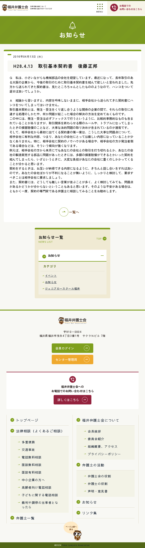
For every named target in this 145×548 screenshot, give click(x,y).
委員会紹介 (96, 439)
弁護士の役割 (98, 484)
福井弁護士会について (101, 420)
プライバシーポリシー (104, 454)
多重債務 (28, 442)
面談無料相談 (32, 465)
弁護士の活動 (93, 465)
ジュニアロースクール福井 (62, 288)
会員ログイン (65, 348)
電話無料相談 (32, 457)
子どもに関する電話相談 (40, 495)
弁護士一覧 (25, 518)
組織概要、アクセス (103, 446)
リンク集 (89, 513)
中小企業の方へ (33, 480)
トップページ (27, 420)
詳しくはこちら (68, 399)
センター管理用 (66, 359)
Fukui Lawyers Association (76, 545)
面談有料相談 (32, 472)
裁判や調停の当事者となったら (40, 504)
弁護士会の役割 (99, 476)
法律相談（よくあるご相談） (40, 431)
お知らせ (51, 282)
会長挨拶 (94, 431)
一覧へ (74, 211)
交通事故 (28, 450)
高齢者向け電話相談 (37, 487)
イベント (51, 275)
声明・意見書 (98, 491)
